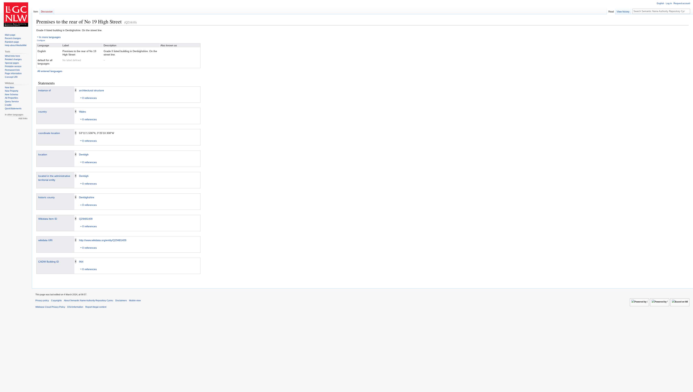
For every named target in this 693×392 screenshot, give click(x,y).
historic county (46, 197)
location (42, 154)
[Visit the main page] (15, 14)
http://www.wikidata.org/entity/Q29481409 (102, 240)
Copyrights (56, 300)
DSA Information (75, 307)
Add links (22, 118)
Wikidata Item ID (47, 218)
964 (81, 261)
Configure (41, 40)
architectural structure (91, 90)
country (42, 111)
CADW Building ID (48, 261)
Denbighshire (86, 197)
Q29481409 (86, 218)
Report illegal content (95, 307)
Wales (82, 111)
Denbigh (84, 154)
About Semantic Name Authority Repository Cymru (88, 300)
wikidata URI (45, 240)
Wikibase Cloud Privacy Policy (50, 307)
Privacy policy (42, 300)
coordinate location (49, 133)
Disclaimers (121, 300)
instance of (44, 90)
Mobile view (135, 300)
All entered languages (49, 71)
